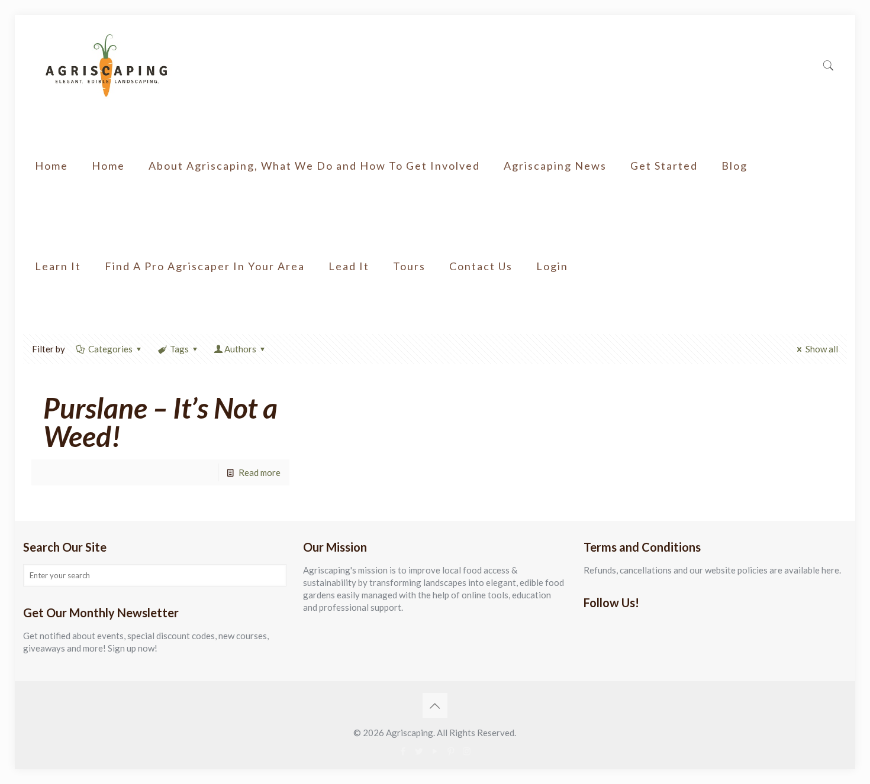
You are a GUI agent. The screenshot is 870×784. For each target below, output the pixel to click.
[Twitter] (419, 751)
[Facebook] (403, 751)
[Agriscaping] (106, 65)
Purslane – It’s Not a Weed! (160, 422)
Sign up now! (132, 648)
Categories (110, 349)
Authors (240, 349)
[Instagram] (466, 751)
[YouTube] (434, 751)
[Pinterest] (450, 751)
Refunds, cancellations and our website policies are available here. (712, 570)
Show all (821, 349)
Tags (179, 349)
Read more (260, 472)
